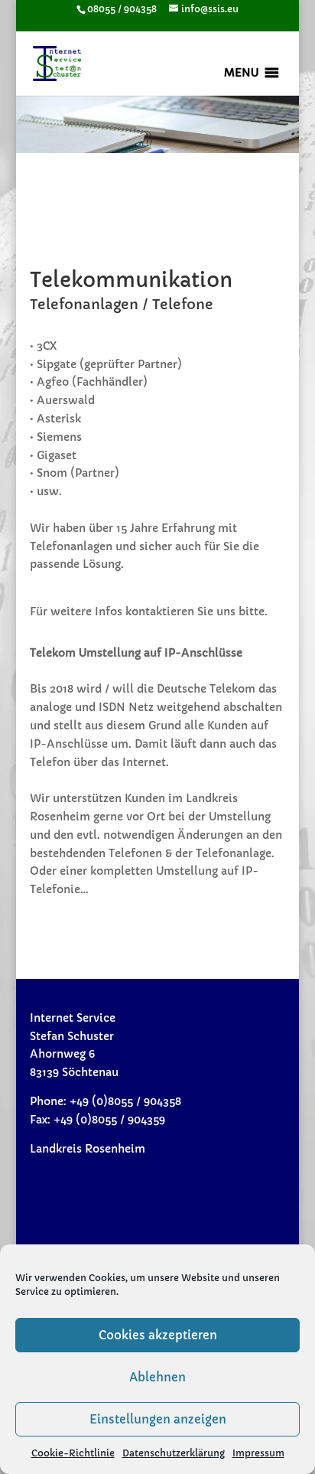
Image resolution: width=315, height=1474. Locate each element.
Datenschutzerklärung (173, 1453)
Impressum (258, 1453)
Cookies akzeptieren (158, 1335)
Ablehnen (157, 1377)
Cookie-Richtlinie (73, 1453)
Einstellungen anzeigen (157, 1419)
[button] (241, 73)
